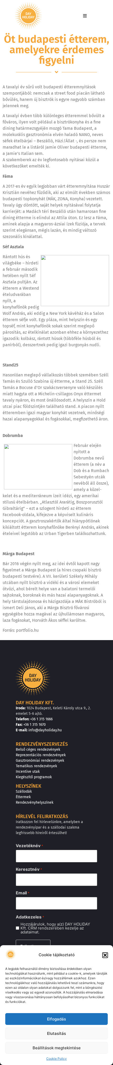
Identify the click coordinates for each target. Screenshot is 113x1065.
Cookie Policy (56, 1059)
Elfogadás (56, 1019)
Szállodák (24, 791)
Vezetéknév (29, 846)
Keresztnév (29, 869)
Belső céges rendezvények (38, 749)
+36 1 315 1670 (34, 724)
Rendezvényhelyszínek (34, 802)
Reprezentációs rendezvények (41, 755)
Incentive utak (28, 771)
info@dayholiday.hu (45, 730)
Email (22, 893)
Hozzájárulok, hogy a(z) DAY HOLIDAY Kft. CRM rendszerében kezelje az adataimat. (55, 928)
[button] (105, 955)
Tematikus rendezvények (36, 766)
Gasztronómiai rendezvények (40, 760)
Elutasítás (56, 1033)
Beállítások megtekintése (57, 1047)
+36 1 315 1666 (41, 719)
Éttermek (23, 797)
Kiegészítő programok (34, 777)
